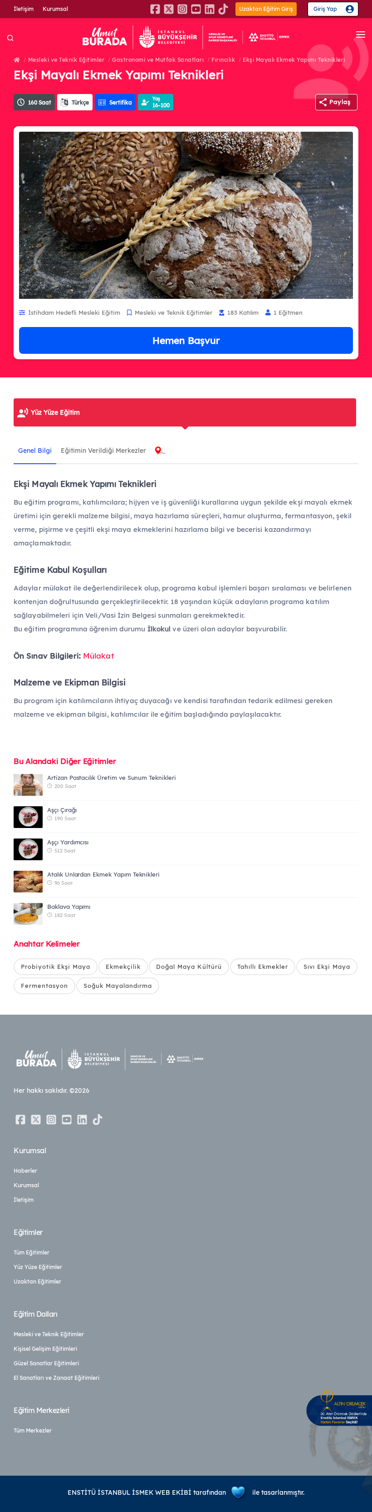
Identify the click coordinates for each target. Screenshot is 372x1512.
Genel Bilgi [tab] (35, 450)
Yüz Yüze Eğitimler (38, 1267)
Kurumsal (55, 8)
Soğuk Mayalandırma (117, 985)
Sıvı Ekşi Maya (326, 966)
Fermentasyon (44, 985)
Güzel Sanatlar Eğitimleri (46, 1363)
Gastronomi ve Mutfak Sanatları (158, 59)
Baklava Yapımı (68, 906)
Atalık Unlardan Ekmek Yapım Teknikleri (103, 874)
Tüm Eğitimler (31, 1252)
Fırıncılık (223, 59)
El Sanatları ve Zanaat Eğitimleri (56, 1377)
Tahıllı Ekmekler (262, 966)
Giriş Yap (325, 8)
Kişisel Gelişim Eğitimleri (45, 1348)
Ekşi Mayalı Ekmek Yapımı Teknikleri (294, 59)
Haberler (25, 1170)
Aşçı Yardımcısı (67, 842)
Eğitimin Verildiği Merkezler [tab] (103, 450)
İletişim (24, 8)
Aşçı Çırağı (61, 809)
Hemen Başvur (186, 340)
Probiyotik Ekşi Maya (55, 966)
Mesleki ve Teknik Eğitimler (66, 59)
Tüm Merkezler (33, 1430)
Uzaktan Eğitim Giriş (266, 8)
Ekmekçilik (123, 966)
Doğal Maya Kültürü (189, 966)
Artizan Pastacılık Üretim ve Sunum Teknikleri (111, 777)
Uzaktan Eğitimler (37, 1281)
